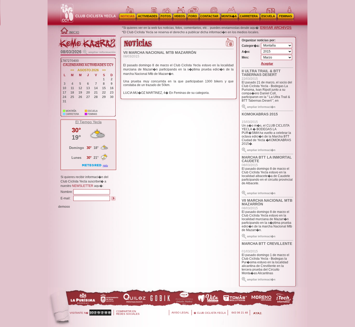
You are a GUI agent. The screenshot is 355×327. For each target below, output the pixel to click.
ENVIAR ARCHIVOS (276, 28)
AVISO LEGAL (180, 312)
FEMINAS (285, 16)
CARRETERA (249, 16)
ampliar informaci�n (261, 106)
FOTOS (166, 16)
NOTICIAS (127, 16)
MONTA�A (229, 16)
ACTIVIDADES (147, 16)
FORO (192, 16)
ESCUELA (268, 16)
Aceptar (267, 64)
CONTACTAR (209, 16)
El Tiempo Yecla (88, 122)
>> (104, 70)
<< (72, 70)
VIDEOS (179, 16)
